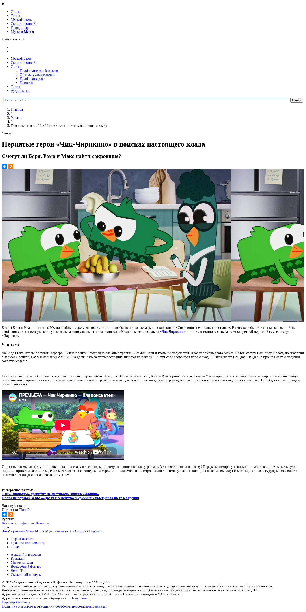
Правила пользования (27, 543)
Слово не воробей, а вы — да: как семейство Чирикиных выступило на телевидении (70, 498)
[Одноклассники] (10, 166)
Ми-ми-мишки (22, 562)
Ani (71, 531)
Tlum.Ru (25, 510)
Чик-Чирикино (13, 531)
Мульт (39, 531)
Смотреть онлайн (24, 62)
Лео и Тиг (18, 570)
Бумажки (18, 558)
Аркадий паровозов (26, 554)
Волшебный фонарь (26, 566)
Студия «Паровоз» (89, 531)
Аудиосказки (20, 91)
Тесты (15, 87)
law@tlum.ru (81, 598)
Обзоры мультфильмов (37, 74)
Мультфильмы (21, 58)
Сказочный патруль (26, 574)
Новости (26, 83)
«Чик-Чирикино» (173, 332)
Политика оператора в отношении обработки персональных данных (54, 606)
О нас (15, 547)
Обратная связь (22, 539)
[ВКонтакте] (4, 166)
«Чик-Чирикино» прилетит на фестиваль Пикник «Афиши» (50, 494)
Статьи (16, 66)
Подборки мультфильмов (39, 70)
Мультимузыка (56, 531)
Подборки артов (32, 79)
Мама (30, 531)
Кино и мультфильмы (18, 523)
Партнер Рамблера (16, 602)
